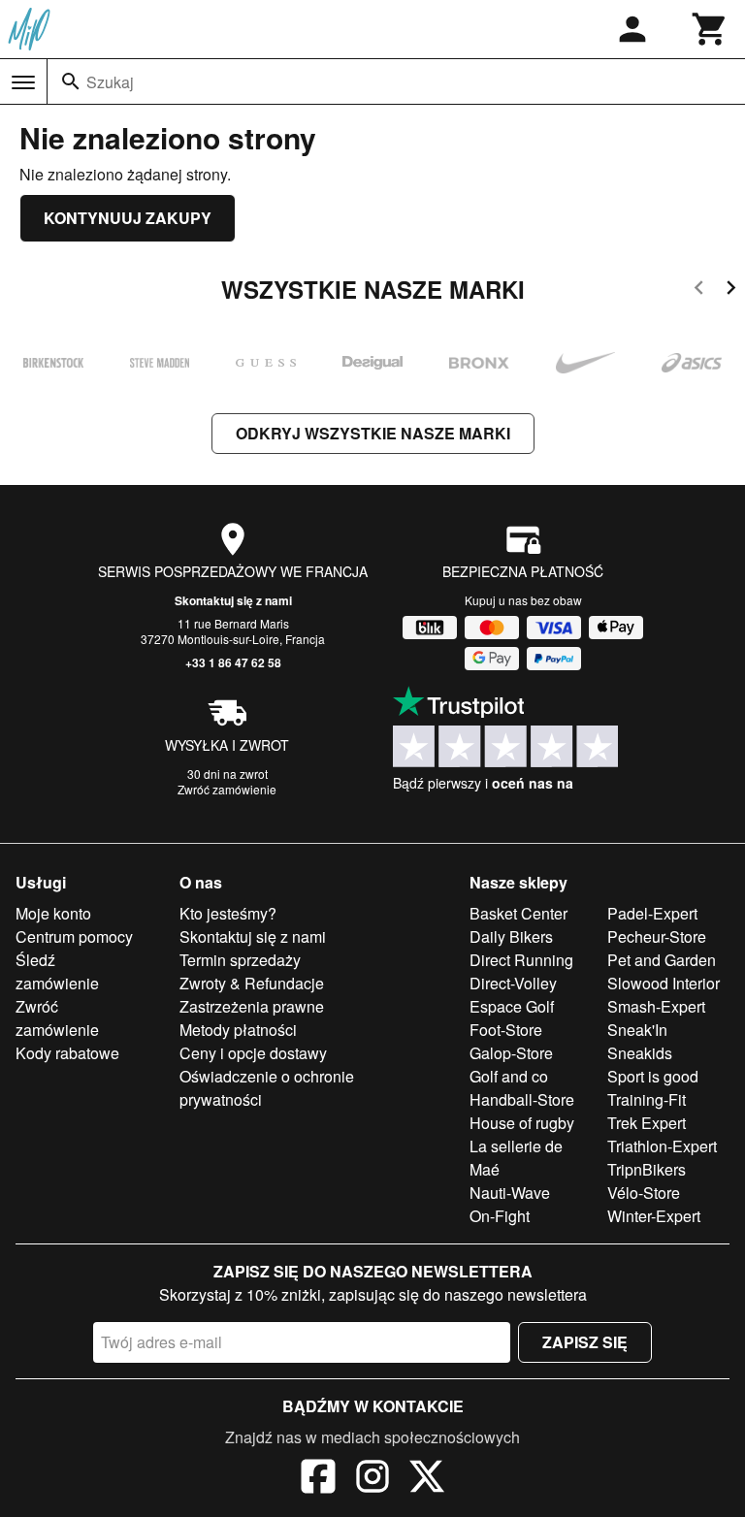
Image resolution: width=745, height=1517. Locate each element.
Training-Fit (646, 1099)
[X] (426, 1479)
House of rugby (522, 1123)
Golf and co (509, 1076)
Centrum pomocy (74, 936)
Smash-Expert (656, 1006)
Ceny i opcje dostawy (253, 1053)
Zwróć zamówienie (227, 789)
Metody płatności (238, 1029)
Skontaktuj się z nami (233, 600)
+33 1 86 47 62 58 (233, 662)
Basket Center (518, 913)
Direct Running (521, 960)
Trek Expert (646, 1123)
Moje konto (53, 913)
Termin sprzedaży (240, 960)
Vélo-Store (643, 1192)
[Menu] (23, 82)
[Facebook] (318, 1479)
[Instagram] (372, 1479)
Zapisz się (585, 1342)
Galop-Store (511, 1053)
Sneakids (639, 1053)
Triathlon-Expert (662, 1146)
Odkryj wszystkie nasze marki (373, 433)
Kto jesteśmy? (227, 913)
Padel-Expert (652, 913)
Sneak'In (637, 1029)
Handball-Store (522, 1099)
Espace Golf (512, 1006)
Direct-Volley (513, 983)
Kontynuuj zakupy (127, 218)
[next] (731, 290)
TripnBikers (646, 1169)
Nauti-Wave (510, 1192)
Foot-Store (506, 1029)
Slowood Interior (663, 983)
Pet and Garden (661, 960)
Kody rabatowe (67, 1053)
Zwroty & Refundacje (251, 983)
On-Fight (500, 1216)
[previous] (699, 290)
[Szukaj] (70, 81)
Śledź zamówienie (57, 971)
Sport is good (652, 1076)
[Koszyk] (710, 29)
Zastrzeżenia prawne (251, 1006)
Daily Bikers (511, 936)
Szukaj (110, 82)
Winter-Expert (653, 1216)
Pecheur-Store (656, 936)
